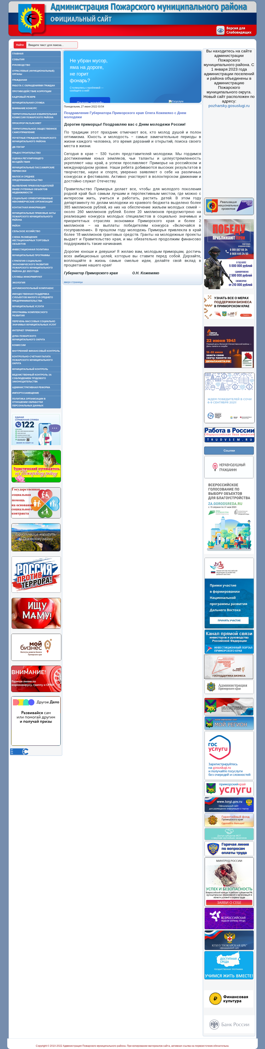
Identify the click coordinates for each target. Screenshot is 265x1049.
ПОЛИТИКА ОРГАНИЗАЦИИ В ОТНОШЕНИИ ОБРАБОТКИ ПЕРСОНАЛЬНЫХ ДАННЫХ (29, 402)
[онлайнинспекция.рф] (229, 855)
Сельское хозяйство (26, 231)
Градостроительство (26, 153)
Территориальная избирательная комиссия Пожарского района (34, 116)
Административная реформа (31, 387)
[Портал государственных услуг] (229, 779)
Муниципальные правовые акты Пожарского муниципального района (34, 216)
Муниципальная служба (28, 102)
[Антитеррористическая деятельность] (36, 592)
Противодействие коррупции (31, 91)
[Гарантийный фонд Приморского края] (229, 826)
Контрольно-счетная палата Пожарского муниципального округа (32, 360)
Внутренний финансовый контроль (36, 351)
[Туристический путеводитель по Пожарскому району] (36, 481)
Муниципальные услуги (28, 306)
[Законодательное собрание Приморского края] (229, 714)
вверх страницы (73, 282)
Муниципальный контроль (30, 369)
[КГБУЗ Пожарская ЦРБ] (229, 949)
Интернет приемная (25, 330)
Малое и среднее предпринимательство (27, 178)
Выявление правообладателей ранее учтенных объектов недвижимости (33, 189)
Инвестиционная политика (30, 249)
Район (16, 225)
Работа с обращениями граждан (33, 85)
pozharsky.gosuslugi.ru (229, 106)
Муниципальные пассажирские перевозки (33, 169)
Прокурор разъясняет (26, 123)
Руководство (21, 65)
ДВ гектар (18, 147)
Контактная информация (29, 207)
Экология (18, 282)
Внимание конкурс (24, 108)
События (18, 59)
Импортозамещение (25, 393)
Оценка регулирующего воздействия (27, 160)
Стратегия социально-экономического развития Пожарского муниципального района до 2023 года (32, 266)
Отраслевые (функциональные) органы (33, 73)
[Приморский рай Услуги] (229, 795)
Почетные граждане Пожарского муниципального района (34, 140)
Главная (17, 53)
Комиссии (19, 345)
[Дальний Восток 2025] (229, 627)
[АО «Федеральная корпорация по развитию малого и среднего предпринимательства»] (229, 839)
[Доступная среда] (229, 978)
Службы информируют (27, 277)
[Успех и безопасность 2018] (229, 905)
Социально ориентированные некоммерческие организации (32, 200)
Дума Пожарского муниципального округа (28, 338)
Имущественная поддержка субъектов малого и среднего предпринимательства (32, 297)
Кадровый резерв (23, 97)
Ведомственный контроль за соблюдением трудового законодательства (32, 378)
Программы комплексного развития (30, 314)
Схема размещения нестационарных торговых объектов (30, 240)
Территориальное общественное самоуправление (34, 131)
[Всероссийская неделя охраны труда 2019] (229, 928)
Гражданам (19, 80)
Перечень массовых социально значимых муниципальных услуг (34, 323)
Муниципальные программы (31, 255)
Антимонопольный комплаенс (33, 288)
